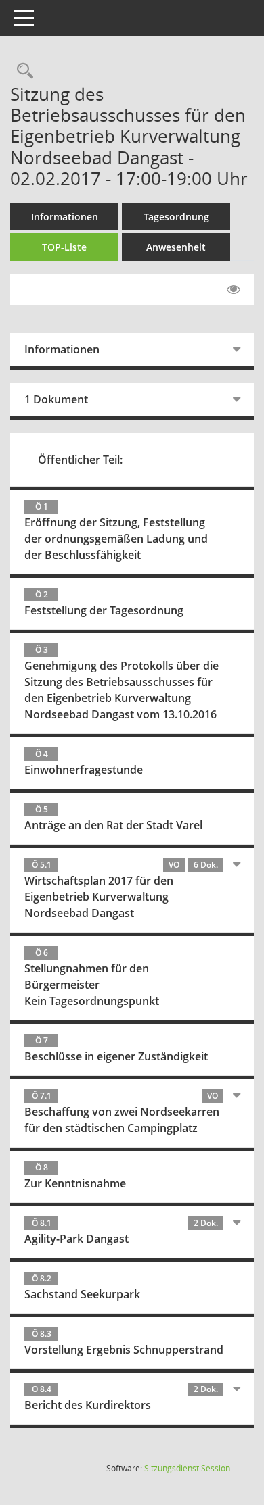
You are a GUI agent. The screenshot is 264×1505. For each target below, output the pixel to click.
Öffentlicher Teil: (80, 459)
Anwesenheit (176, 247)
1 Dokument (56, 399)
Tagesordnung (176, 216)
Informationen (64, 216)
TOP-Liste (64, 247)
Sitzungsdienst (187, 1468)
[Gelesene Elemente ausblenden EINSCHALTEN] (233, 290)
